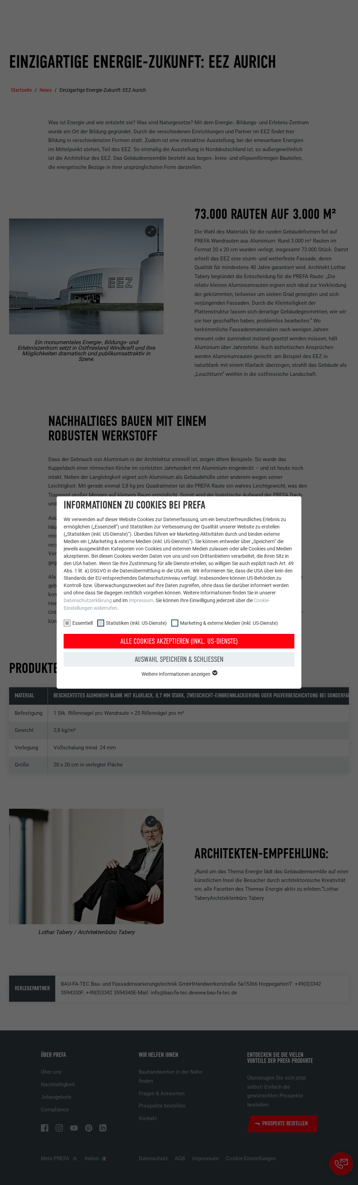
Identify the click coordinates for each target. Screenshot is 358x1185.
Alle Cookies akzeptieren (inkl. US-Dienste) (179, 641)
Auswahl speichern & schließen (179, 659)
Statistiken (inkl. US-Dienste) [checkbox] (136, 623)
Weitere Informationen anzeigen (177, 674)
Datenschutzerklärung (88, 600)
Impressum (141, 600)
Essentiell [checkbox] (82, 623)
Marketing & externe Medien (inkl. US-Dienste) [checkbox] (229, 623)
